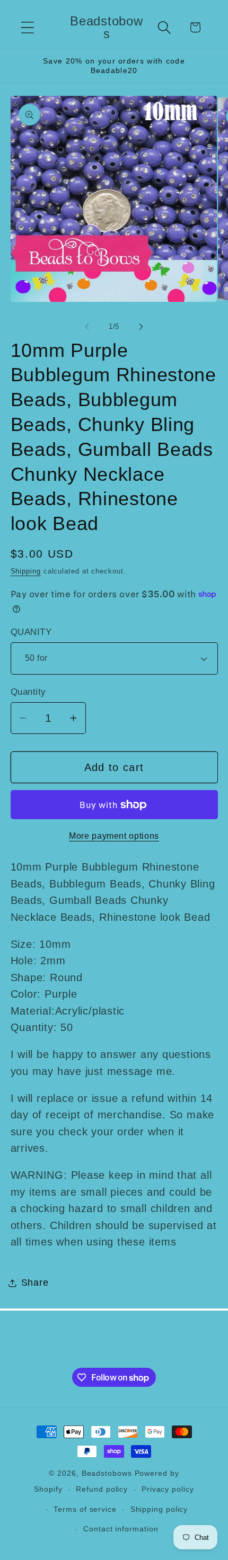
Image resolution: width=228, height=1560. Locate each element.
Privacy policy (168, 1489)
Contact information (120, 1529)
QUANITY (31, 632)
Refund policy (102, 1489)
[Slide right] (141, 326)
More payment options (114, 835)
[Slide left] (87, 326)
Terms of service (85, 1509)
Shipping (26, 571)
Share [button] (35, 1282)
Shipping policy (159, 1509)
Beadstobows (107, 1473)
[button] (27, 27)
